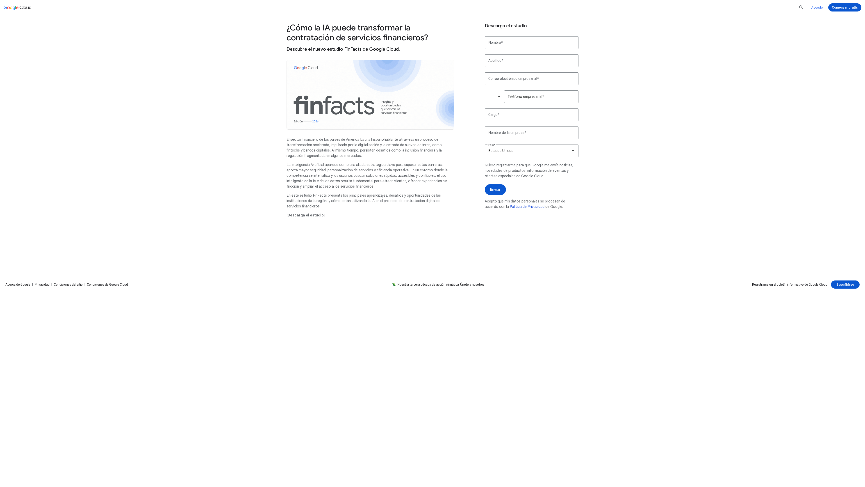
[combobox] (494, 96)
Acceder (817, 7)
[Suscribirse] (845, 284)
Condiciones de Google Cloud (107, 284)
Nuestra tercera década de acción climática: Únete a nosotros (441, 284)
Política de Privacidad (527, 206)
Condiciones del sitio (68, 284)
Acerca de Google (17, 284)
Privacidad (42, 284)
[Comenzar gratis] (844, 7)
